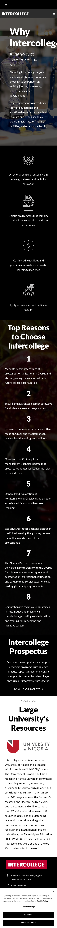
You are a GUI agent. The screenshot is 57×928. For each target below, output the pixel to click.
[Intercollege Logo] (26, 861)
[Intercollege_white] (15, 13)
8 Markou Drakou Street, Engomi (26, 875)
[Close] (54, 892)
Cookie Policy (42, 901)
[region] (28, 908)
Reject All (28, 915)
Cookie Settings (28, 907)
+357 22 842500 (19, 885)
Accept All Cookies (28, 923)
